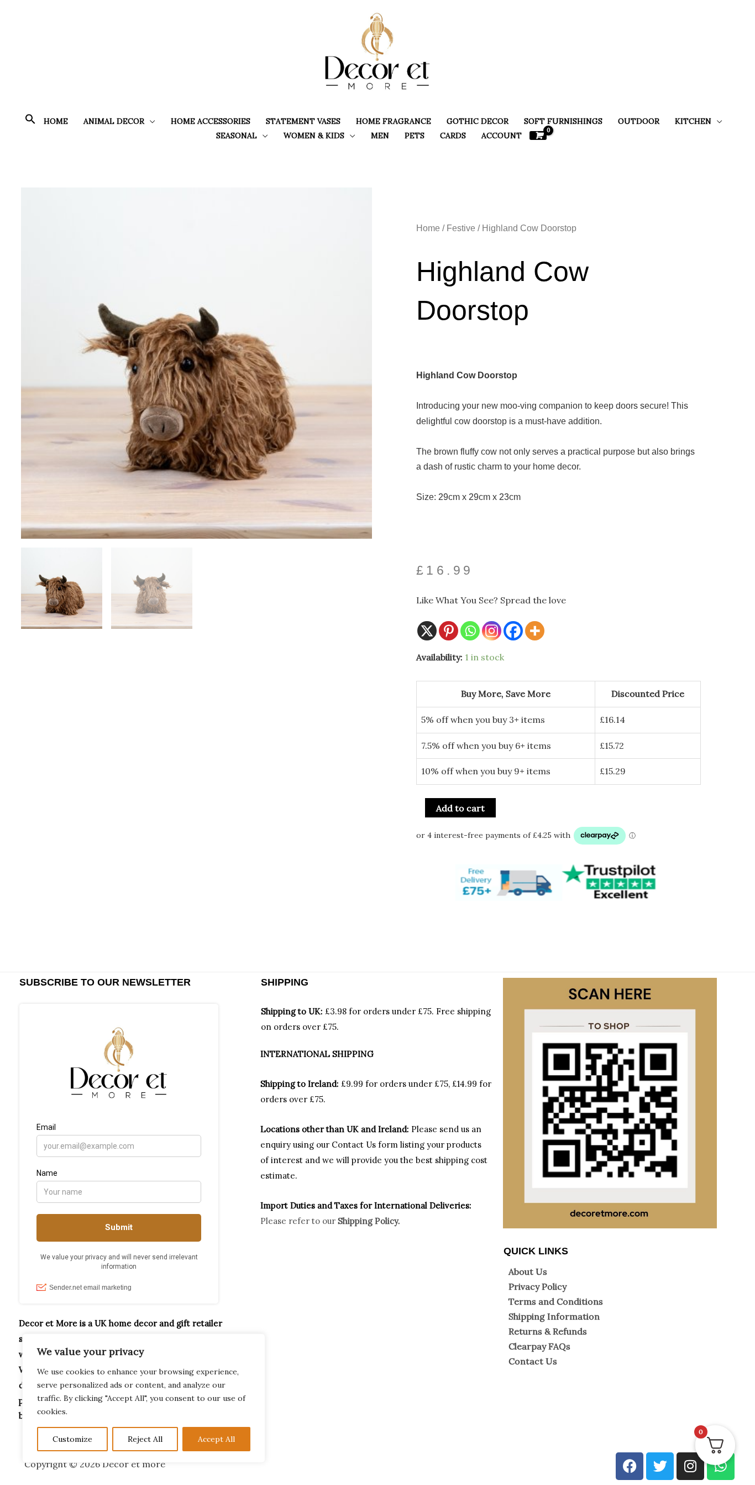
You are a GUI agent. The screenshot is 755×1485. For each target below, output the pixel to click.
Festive (461, 228)
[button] (30, 122)
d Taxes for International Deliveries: (399, 1205)
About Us (527, 1271)
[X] (427, 630)
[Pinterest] (448, 630)
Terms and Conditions (555, 1301)
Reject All (145, 1439)
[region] (143, 1398)
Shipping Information (554, 1316)
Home (428, 228)
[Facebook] (513, 630)
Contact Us (532, 1361)
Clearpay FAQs (539, 1346)
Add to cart (460, 808)
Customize (72, 1439)
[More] (534, 630)
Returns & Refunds (547, 1331)
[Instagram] (491, 630)
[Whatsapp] (470, 630)
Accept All (216, 1439)
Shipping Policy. (369, 1221)
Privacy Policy (537, 1286)
